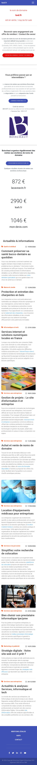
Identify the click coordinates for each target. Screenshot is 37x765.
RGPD (19, 735)
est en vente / (18, 20)
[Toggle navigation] (32, 2)
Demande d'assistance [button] (17, 100)
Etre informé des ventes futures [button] (17, 163)
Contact (18, 740)
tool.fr (18, 15)
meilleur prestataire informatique (22, 634)
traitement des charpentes (14, 313)
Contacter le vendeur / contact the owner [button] (17, 55)
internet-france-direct (27, 351)
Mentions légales (18, 731)
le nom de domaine (18, 10)
